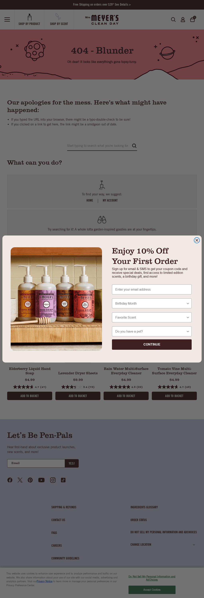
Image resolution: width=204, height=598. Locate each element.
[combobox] (150, 303)
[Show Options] (188, 303)
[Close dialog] (197, 240)
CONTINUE (151, 344)
